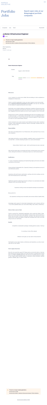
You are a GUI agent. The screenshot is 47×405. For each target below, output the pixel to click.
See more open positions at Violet (23, 399)
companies (4, 27)
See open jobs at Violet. (10, 41)
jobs (10, 27)
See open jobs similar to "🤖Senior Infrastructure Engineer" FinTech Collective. (20, 42)
